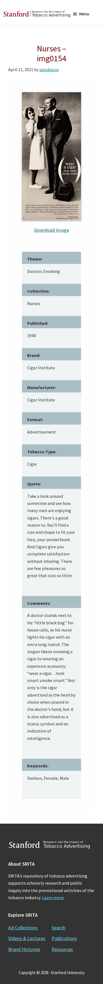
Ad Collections (23, 927)
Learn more (53, 897)
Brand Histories (24, 949)
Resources (62, 949)
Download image (51, 230)
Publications (64, 938)
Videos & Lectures (26, 938)
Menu (84, 13)
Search (58, 927)
